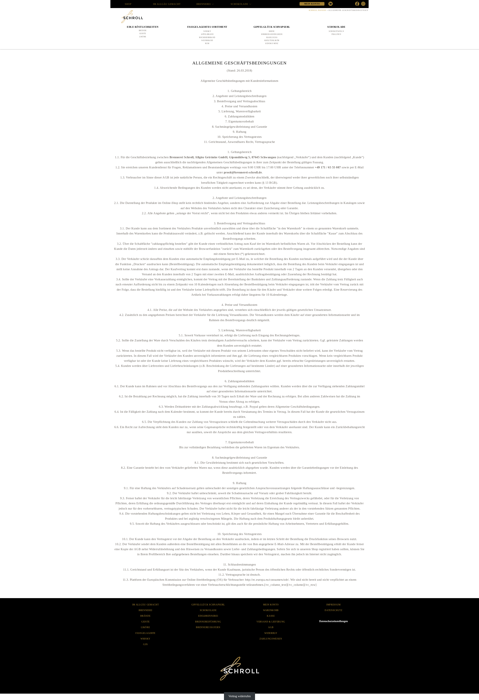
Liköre (142, 37)
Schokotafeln (336, 31)
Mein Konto (271, 604)
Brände (143, 30)
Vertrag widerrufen (239, 696)
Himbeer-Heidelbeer (271, 34)
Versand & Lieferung (271, 621)
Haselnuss (271, 37)
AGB (270, 627)
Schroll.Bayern (317, 10)
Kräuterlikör (271, 40)
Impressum (333, 604)
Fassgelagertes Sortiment (207, 26)
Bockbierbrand (207, 37)
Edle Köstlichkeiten (142, 26)
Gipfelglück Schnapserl (272, 26)
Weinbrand (207, 40)
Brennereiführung (208, 621)
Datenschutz (333, 610)
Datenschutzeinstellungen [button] (333, 621)
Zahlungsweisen (271, 638)
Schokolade (239, 4)
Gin (145, 644)
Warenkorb (271, 610)
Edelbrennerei (208, 616)
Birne (272, 31)
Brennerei (203, 4)
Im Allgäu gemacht (167, 4)
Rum (207, 43)
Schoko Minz (271, 43)
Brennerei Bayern (208, 627)
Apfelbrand (207, 34)
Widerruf (270, 633)
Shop (128, 4)
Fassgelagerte (145, 633)
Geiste (142, 33)
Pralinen (336, 34)
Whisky (207, 31)
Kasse (271, 616)
